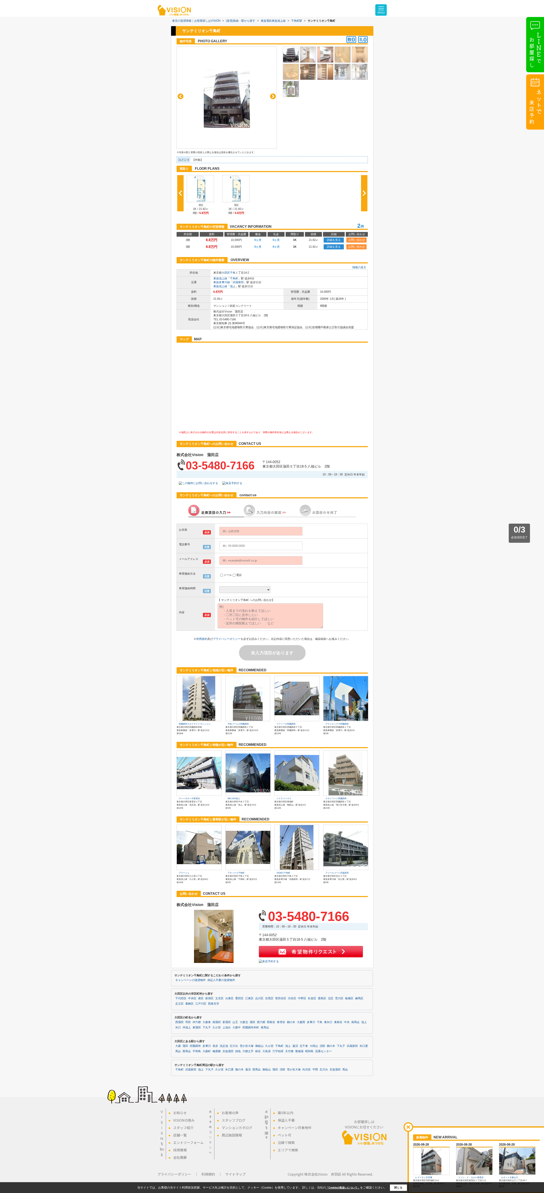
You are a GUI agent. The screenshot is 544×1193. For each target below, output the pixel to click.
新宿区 (209, 998)
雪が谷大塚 (247, 1046)
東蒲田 (197, 1027)
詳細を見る (334, 240)
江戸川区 (200, 1003)
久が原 (216, 1027)
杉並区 (312, 998)
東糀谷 (338, 1022)
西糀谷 (271, 1022)
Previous (180, 96)
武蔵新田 (238, 282)
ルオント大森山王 (509, 1177)
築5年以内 (285, 1112)
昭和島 (309, 1051)
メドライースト (283, 798)
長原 (215, 1046)
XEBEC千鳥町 (283, 873)
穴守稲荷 (277, 1051)
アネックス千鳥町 (236, 873)
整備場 (299, 1051)
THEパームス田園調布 (238, 724)
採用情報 (180, 1149)
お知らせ (180, 1112)
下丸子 (207, 1027)
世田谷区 (280, 998)
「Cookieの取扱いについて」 (343, 1187)
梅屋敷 (216, 1051)
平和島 (197, 1051)
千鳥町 (234, 278)
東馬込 (265, 1027)
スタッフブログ (233, 1120)
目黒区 (269, 998)
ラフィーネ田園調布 (286, 724)
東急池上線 (220, 278)
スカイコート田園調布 (336, 798)
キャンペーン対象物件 (295, 1127)
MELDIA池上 (234, 798)
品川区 (259, 998)
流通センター (323, 1051)
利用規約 (201, 638)
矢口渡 (364, 1046)
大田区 (226, 272)
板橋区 (349, 998)
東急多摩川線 (221, 282)
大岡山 (314, 1046)
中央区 (192, 998)
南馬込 (355, 1022)
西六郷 (261, 1022)
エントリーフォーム (188, 1142)
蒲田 (252, 1022)
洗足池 (224, 1046)
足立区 (179, 1003)
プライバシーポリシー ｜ (177, 1174)
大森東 (207, 1022)
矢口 (178, 1027)
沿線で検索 (286, 1142)
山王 (235, 1022)
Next (273, 96)
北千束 (304, 1046)
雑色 (238, 1051)
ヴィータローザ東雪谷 (189, 798)
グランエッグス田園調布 (337, 724)
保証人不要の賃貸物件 (221, 980)
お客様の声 (230, 1112)
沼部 (322, 1046)
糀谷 (258, 1051)
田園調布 (195, 1046)
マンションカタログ (237, 1127)
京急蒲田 (228, 1051)
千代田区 (180, 998)
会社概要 (180, 1157)
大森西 (301, 1022)
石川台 (234, 1046)
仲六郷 (197, 1022)
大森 (178, 1046)
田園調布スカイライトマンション (195, 724)
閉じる (398, 1187)
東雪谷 (281, 1022)
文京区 (219, 998)
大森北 (244, 1022)
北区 (330, 998)
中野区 (302, 998)
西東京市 (213, 1003)
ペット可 (284, 1135)
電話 (239, 575)
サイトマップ (235, 1174)
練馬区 (359, 998)
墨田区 (239, 998)
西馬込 (187, 1051)
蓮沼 (295, 1046)
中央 (347, 1022)
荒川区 (339, 998)
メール (228, 575)
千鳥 (232, 272)
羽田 (188, 1022)
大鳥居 (266, 1051)
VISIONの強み (184, 1120)
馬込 (178, 1051)
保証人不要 (286, 1120)
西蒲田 (179, 1022)
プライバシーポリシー (227, 638)
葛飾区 (189, 1003)
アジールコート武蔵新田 (337, 873)
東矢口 (328, 1022)
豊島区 (322, 998)
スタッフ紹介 (183, 1127)
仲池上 (187, 1027)
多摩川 (311, 1022)
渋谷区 (292, 998)
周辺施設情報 (232, 1135)
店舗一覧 (180, 1135)
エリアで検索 (288, 1149)
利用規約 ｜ (211, 1174)
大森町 (207, 1051)
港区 (201, 998)
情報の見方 (359, 267)
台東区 (229, 998)
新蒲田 (226, 1022)
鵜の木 (291, 1022)
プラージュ (184, 873)
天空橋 (289, 1051)
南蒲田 (216, 1022)
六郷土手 (248, 1051)
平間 (315, 1069)
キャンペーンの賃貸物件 (190, 980)
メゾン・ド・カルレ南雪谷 (471, 1177)
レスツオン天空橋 (423, 1177)
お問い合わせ (356, 240)
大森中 (236, 1027)
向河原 (306, 1069)
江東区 (249, 998)
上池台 (226, 1027)
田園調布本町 (250, 1027)
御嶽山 (259, 1046)
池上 (232, 286)
